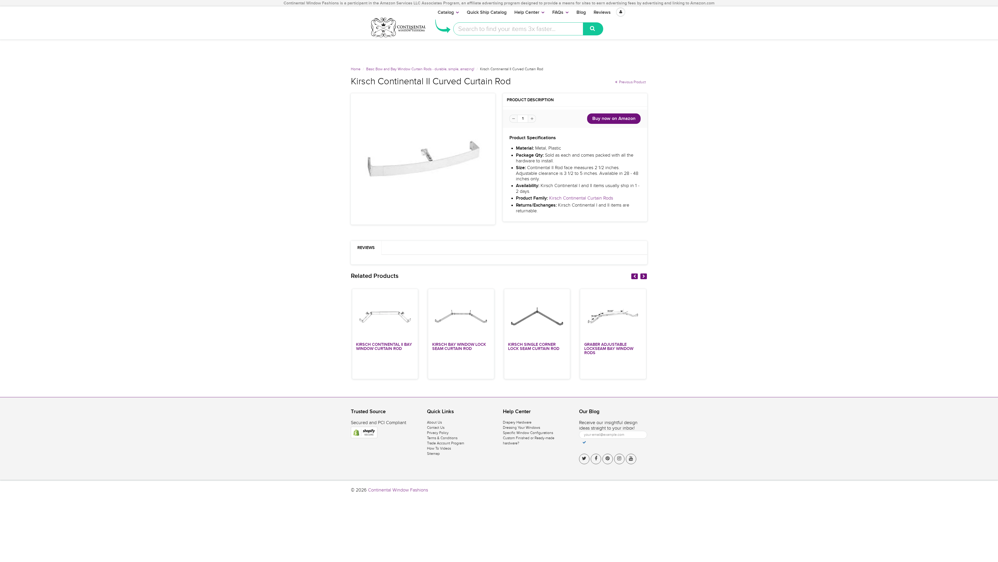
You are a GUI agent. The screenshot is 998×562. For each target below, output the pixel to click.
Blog (581, 12)
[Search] (593, 28)
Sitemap (433, 453)
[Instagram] (619, 459)
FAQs (557, 12)
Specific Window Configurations (528, 433)
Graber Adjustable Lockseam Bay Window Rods (608, 348)
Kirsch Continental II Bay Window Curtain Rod (384, 346)
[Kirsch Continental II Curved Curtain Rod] (423, 159)
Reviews (602, 12)
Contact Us (435, 427)
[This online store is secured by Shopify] (364, 432)
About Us (434, 422)
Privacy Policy (438, 433)
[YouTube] (631, 459)
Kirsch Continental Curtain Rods (581, 198)
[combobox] (518, 28)
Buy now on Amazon (613, 118)
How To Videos (439, 448)
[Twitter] (584, 459)
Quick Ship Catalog (487, 12)
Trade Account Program (445, 443)
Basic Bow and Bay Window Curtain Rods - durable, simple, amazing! (420, 69)
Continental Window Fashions (398, 490)
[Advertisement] (499, 51)
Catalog (446, 12)
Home (355, 69)
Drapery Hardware (517, 422)
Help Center (526, 12)
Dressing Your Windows (521, 427)
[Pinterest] (607, 459)
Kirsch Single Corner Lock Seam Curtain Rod (533, 346)
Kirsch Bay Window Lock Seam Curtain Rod (459, 346)
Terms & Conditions (442, 438)
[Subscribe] (584, 442)
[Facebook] (596, 459)
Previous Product (632, 82)
